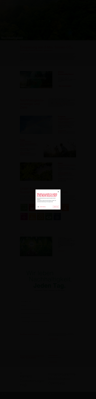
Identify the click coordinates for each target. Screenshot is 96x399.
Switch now (56, 206)
